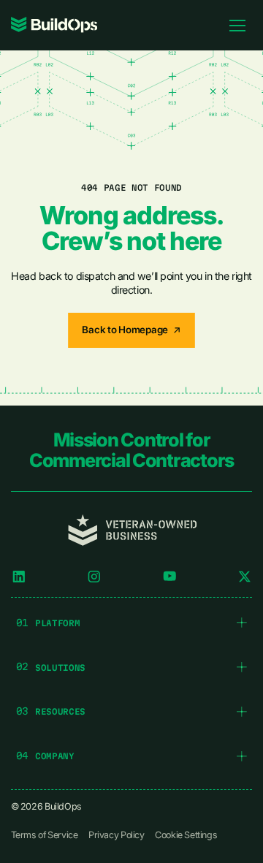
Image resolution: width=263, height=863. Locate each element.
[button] (132, 622)
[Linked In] (19, 577)
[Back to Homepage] (131, 330)
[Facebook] (169, 577)
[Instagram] (94, 577)
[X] (245, 577)
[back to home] (54, 25)
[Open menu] (237, 24)
